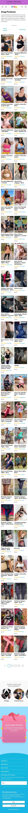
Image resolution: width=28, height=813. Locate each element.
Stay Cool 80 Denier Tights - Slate (7, 446)
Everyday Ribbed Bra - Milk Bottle (7, 130)
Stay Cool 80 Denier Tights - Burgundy (7, 420)
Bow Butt (17, 548)
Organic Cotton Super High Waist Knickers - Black (6, 367)
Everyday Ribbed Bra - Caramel (7, 182)
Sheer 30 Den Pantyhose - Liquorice (7, 314)
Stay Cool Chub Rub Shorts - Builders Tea (20, 130)
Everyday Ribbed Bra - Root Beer (20, 79)
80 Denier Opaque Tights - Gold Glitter (20, 654)
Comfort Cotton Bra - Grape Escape (7, 105)
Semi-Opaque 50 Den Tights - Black (20, 314)
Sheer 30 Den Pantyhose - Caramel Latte (20, 236)
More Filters (5, 29)
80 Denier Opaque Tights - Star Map (6, 654)
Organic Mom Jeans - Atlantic (7, 79)
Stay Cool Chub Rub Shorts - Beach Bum (20, 446)
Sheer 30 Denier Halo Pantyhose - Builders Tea (7, 575)
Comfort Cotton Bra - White (20, 574)
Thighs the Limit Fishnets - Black (5, 548)
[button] (2, 7)
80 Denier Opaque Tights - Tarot (19, 601)
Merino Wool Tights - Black (20, 471)
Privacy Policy (7, 798)
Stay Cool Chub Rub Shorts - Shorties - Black (7, 208)
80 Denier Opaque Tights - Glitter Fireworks (6, 602)
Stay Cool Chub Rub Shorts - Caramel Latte (20, 208)
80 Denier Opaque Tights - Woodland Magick (19, 628)
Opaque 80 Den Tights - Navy (19, 340)
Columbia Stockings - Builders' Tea (7, 627)
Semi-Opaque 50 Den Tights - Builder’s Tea (7, 235)
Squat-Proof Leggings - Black (19, 182)
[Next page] (22, 665)
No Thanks (13, 805)
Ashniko (16, 365)
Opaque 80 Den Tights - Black (5, 262)
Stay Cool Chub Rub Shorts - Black (7, 53)
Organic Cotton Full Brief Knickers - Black (7, 289)
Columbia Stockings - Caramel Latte (20, 523)
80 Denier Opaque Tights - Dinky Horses (7, 523)
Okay (13, 802)
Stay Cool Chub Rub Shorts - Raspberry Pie (20, 394)
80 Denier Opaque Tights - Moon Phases (20, 497)
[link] (22, 7)
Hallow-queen (18, 288)
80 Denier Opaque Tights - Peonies (6, 497)
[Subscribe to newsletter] (25, 783)
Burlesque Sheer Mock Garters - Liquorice (6, 394)
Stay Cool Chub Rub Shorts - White (20, 420)
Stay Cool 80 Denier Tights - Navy (7, 471)
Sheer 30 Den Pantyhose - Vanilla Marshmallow (19, 263)
